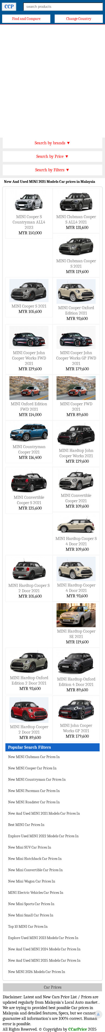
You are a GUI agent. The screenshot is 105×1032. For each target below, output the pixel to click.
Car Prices (52, 987)
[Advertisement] (52, 79)
